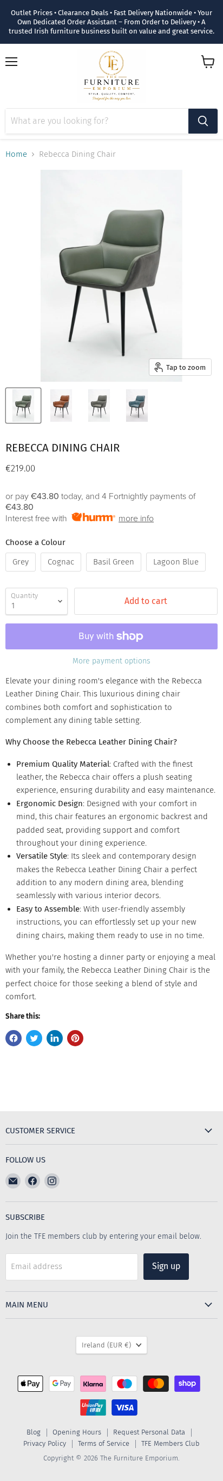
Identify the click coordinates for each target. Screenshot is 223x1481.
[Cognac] (62, 574)
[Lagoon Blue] (177, 574)
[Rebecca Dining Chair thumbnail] (23, 405)
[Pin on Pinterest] (75, 1038)
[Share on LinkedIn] (55, 1038)
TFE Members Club (170, 1443)
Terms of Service (103, 1443)
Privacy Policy (44, 1443)
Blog (34, 1432)
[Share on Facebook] (13, 1038)
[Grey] (21, 574)
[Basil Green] (115, 574)
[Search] (203, 121)
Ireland (106, 1345)
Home (16, 154)
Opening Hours (77, 1432)
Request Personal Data (149, 1432)
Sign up (166, 1266)
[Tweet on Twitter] (34, 1038)
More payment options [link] (111, 661)
